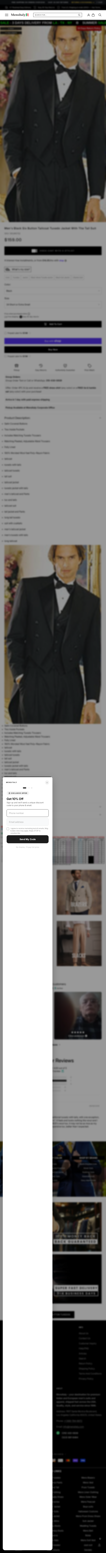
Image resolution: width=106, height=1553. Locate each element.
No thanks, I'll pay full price (27, 847)
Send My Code (28, 839)
